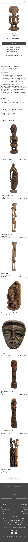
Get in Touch (23, 511)
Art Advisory (4, 506)
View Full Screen (14, 35)
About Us (3, 504)
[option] (14, 19)
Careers (25, 509)
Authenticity (24, 504)
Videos (3, 511)
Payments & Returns (22, 508)
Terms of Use (18, 538)
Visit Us (25, 513)
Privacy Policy (10, 538)
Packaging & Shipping (21, 506)
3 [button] (15, 33)
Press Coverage (5, 509)
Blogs (2, 513)
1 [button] (12, 33)
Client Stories (4, 508)
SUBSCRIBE (14, 494)
